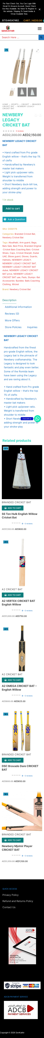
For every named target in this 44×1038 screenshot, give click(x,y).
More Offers (12, 320)
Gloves (25, 256)
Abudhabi (13, 242)
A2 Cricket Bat (12, 589)
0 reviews (20, 131)
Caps (12, 253)
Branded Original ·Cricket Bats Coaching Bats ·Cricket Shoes (21, 249)
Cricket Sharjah (24, 253)
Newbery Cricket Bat (12, 237)
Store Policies (13, 327)
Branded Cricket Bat (25, 234)
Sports (14, 104)
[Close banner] (39, 9)
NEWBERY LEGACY (21, 260)
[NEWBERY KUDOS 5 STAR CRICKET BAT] (40, 115)
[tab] (9, 300)
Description (9, 300)
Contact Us (8, 907)
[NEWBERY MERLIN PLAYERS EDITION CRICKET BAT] (35, 115)
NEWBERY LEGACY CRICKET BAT (19, 263)
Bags (33, 242)
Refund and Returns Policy (17, 901)
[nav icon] (40, 28)
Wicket (15, 284)
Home (5, 104)
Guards (33, 256)
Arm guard (24, 242)
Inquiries (32, 327)
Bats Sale (7, 246)
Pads (24, 277)
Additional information (18, 306)
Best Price (18, 246)
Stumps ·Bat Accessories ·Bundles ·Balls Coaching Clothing (21, 281)
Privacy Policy (10, 894)
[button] (37, 418)
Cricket (25, 104)
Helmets (6, 260)
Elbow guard (14, 256)
